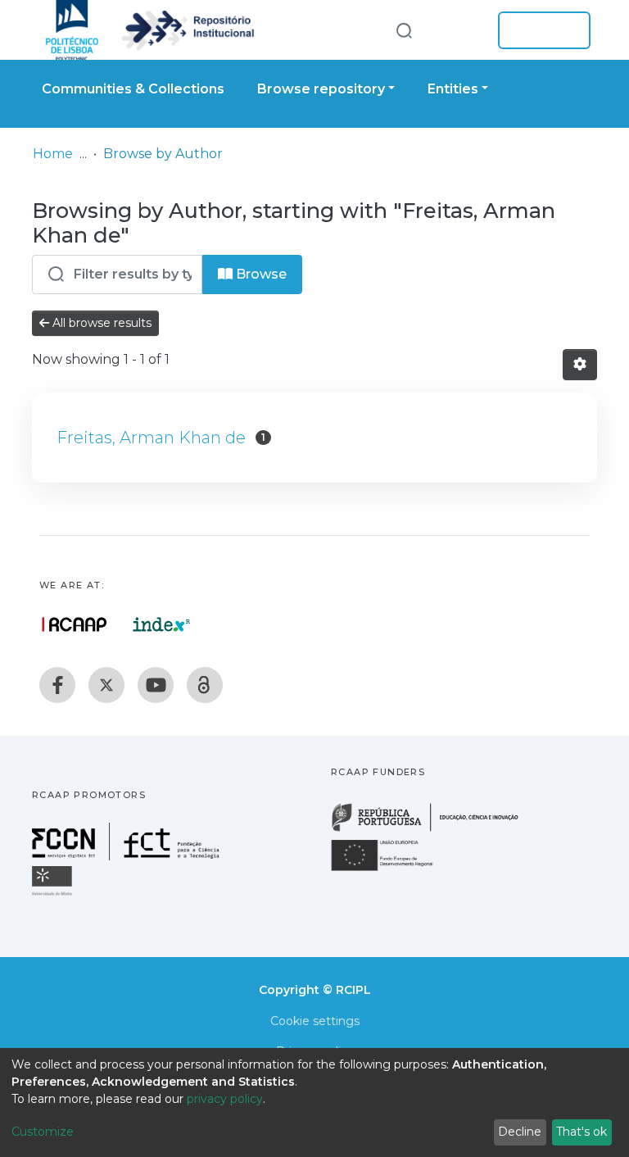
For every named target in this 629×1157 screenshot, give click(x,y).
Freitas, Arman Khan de (151, 437)
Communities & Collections (133, 89)
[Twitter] (106, 685)
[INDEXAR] (161, 624)
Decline (519, 1131)
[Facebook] (57, 685)
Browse (260, 274)
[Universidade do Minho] (54, 894)
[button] (460, 30)
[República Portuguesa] (433, 829)
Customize (42, 1131)
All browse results (100, 322)
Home (53, 153)
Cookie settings (315, 1021)
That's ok (581, 1131)
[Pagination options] (580, 364)
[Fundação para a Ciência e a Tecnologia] (128, 856)
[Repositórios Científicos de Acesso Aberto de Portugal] (74, 624)
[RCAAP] (205, 685)
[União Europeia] (391, 870)
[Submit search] (404, 29)
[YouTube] (156, 685)
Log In (539, 30)
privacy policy (225, 1098)
